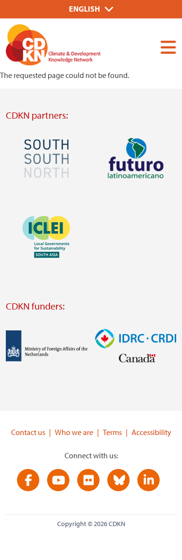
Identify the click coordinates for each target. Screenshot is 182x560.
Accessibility (151, 432)
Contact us (28, 432)
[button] (164, 47)
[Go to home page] (66, 46)
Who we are (74, 432)
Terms (112, 432)
